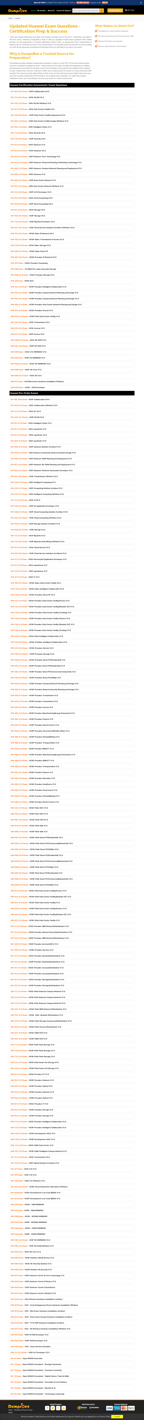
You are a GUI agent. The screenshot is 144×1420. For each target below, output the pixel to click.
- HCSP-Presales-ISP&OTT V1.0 (32, 749)
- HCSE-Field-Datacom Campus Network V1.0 (38, 1003)
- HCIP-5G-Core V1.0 (26, 1252)
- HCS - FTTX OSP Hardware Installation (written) (37, 1323)
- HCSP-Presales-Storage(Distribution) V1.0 (37, 985)
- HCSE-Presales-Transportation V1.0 (35, 766)
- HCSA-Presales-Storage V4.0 (32, 275)
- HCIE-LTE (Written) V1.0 (28, 1181)
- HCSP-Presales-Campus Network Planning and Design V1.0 (44, 293)
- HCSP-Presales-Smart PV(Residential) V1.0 (38, 666)
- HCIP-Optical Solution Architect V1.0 (35, 1163)
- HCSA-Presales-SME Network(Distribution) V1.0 (40, 926)
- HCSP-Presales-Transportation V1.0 (35, 743)
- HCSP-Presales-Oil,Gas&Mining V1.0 (35, 737)
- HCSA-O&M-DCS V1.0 (29, 1033)
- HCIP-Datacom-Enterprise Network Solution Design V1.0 (43, 453)
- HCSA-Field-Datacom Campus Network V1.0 (38, 991)
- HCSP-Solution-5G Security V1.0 (31, 1270)
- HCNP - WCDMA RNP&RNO (29, 1222)
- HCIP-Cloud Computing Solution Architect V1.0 (39, 512)
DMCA (10, 1412)
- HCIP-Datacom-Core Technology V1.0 (35, 156)
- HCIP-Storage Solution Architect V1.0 (35, 524)
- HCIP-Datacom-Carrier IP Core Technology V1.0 (37, 1275)
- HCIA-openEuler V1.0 (28, 429)
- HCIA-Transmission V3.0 (30, 1157)
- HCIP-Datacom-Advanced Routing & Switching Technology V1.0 (46, 162)
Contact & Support (63, 10)
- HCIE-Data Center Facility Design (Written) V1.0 (39, 121)
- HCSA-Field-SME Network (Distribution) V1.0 (38, 1009)
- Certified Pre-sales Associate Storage (33, 269)
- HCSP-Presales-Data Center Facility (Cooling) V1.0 (41, 630)
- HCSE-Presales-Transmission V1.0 (34, 695)
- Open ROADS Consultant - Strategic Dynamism (36, 1364)
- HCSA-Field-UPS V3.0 (29, 820)
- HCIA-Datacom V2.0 (28, 151)
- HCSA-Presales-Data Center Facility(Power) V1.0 (40, 601)
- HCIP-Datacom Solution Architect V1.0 (36, 447)
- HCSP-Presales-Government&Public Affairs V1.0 (40, 731)
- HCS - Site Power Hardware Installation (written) (38, 1311)
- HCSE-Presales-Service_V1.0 (32, 950)
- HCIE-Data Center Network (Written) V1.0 (37, 186)
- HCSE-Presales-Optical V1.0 (32, 1098)
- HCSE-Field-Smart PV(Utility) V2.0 (34, 885)
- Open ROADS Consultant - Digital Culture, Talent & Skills (40, 1376)
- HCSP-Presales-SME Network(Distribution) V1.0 (40, 938)
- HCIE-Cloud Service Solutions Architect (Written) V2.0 (42, 228)
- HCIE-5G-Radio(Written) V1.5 (32, 1246)
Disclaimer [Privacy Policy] (23, 1410)
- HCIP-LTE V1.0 (23, 1175)
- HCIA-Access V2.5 (28, 328)
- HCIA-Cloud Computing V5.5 (32, 198)
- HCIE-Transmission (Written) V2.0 (34, 476)
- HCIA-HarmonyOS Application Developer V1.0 (39, 559)
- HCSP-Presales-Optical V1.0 (31, 1086)
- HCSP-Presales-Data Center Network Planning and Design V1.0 (46, 304)
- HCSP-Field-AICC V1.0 (29, 814)
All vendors (41, 10)
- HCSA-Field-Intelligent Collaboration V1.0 (37, 636)
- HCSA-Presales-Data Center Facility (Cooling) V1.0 (41, 612)
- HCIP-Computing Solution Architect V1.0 (36, 488)
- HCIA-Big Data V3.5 (28, 536)
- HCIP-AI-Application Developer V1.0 (35, 506)
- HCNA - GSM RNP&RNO (27, 1204)
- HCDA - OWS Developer (28, 387)
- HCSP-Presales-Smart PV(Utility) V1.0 (36, 678)
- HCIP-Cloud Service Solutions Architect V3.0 (38, 553)
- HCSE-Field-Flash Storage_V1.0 (33, 1056)
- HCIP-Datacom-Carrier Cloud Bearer (33, 1287)
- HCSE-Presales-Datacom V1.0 (32, 1092)
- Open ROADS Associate (26, 1358)
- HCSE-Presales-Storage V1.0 (32, 1116)
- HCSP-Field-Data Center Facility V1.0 (35, 316)
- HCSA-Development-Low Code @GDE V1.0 (35, 1193)
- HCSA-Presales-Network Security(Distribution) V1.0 (41, 932)
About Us (51, 10)
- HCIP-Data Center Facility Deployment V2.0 (38, 115)
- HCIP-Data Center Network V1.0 (33, 180)
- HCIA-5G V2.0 (26, 376)
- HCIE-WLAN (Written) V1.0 (31, 103)
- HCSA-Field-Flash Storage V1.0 (32, 1045)
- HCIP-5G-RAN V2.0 (28, 346)
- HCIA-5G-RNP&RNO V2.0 (31, 364)
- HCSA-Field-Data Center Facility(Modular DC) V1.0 (41, 897)
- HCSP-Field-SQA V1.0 (29, 832)
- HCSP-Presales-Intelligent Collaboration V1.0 (38, 287)
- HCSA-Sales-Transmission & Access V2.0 (37, 239)
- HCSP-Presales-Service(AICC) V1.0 (34, 944)
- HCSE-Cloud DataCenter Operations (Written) (39, 1187)
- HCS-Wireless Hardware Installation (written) (37, 1299)
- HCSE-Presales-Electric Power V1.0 (35, 802)
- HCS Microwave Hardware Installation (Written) (37, 381)
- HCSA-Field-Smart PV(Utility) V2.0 (35, 849)
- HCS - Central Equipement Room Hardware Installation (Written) (44, 1305)
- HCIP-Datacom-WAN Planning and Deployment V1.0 (41, 459)
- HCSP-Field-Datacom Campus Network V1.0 (38, 997)
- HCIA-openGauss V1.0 (29, 565)
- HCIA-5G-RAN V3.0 (28, 340)
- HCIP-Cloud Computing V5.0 (32, 204)
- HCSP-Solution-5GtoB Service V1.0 (32, 1258)
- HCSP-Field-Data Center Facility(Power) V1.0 (39, 908)
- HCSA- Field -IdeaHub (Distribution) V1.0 (37, 1015)
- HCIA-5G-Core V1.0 (26, 370)
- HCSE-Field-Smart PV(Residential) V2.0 (36, 873)
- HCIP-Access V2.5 (27, 334)
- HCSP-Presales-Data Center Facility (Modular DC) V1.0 (42, 624)
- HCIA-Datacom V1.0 (28, 145)
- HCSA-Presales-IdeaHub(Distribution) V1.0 (37, 956)
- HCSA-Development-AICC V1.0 (33, 1133)
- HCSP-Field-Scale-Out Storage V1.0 (35, 1068)
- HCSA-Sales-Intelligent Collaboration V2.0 (37, 589)
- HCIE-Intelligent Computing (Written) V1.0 (37, 494)
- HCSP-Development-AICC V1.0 (33, 1139)
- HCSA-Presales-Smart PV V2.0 (33, 595)
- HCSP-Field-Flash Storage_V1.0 (33, 1051)
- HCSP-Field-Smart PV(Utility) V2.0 (34, 867)
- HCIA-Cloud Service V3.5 (30, 547)
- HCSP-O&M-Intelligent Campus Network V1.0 (39, 1151)
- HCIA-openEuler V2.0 (29, 435)
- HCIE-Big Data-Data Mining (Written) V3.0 (37, 541)
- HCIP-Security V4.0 (28, 139)
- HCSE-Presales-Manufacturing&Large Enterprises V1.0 (43, 755)
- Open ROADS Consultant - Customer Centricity (36, 1370)
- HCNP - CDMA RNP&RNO (28, 1234)
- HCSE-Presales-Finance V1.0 (32, 772)
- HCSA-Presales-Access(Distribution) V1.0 (37, 968)
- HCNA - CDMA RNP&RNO (28, 1228)
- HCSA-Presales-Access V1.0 (32, 310)
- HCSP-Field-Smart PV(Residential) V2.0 (37, 855)
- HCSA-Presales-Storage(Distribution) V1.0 (37, 979)
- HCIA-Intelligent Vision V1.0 (31, 423)
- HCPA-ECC (22, 281)
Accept (117, 1417)
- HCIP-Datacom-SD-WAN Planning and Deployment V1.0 (43, 465)
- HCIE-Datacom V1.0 (28, 174)
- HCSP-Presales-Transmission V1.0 (34, 701)
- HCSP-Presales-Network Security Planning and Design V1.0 (45, 689)
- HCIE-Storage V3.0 (28, 530)
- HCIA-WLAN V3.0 (27, 97)
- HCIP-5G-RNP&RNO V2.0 (30, 1240)
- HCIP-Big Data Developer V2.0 (33, 222)
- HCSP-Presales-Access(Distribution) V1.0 (37, 974)
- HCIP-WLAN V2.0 (27, 417)
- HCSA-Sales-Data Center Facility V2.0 (36, 583)
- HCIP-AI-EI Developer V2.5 (31, 192)
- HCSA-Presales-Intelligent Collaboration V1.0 (38, 1122)
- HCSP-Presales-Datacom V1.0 (32, 1080)
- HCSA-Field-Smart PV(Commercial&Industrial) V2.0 (42, 843)
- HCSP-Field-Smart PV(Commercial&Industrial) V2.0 (41, 861)
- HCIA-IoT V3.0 (26, 411)
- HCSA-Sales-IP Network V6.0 (32, 233)
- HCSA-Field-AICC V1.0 (29, 808)
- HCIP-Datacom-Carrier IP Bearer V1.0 (33, 1281)
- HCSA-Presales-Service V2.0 (32, 648)
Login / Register (116, 10)
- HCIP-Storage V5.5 (28, 216)
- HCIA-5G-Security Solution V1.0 (31, 1264)
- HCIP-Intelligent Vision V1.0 (31, 127)
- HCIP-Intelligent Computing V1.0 (33, 482)
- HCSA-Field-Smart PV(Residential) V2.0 (37, 837)
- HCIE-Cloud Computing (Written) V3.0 (36, 518)
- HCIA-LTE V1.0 (23, 1169)
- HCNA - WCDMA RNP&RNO (29, 1216)
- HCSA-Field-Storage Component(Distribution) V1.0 (41, 1021)
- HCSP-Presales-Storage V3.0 (32, 654)
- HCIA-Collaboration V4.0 (30, 399)
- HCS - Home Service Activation (31, 1346)
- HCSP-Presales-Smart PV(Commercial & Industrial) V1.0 (43, 672)
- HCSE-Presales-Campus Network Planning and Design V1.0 (45, 684)
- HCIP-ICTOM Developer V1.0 (29, 1335)
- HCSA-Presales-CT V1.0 (30, 1074)
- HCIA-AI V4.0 (25, 500)
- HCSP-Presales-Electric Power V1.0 (35, 725)
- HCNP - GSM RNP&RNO (27, 1210)
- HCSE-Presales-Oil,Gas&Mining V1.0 (35, 796)
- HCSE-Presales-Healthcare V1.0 (33, 784)
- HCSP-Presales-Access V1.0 (32, 707)
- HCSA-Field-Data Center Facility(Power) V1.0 (38, 891)
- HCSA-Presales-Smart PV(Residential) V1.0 (38, 660)
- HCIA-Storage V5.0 (28, 210)
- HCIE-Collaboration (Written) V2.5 (34, 405)
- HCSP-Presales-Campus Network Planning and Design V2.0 (45, 299)
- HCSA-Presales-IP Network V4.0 (34, 257)
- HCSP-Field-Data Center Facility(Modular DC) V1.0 (41, 914)
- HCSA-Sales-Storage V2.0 (31, 245)
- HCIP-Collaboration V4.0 (30, 91)
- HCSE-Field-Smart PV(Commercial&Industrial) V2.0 (42, 879)
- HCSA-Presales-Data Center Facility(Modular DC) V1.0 (42, 607)
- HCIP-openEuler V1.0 (28, 441)
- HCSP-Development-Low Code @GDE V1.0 (35, 1198)
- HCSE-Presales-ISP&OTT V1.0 (32, 760)
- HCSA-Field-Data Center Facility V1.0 (35, 903)
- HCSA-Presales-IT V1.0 (29, 1104)
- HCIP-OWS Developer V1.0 (29, 1341)
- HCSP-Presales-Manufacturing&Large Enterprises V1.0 (43, 713)
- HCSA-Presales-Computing (29, 263)
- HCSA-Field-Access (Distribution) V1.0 (36, 1027)
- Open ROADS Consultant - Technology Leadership (37, 1394)
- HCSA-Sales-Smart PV (29, 251)
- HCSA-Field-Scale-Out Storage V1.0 (35, 1062)
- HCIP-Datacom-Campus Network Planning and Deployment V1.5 (46, 168)
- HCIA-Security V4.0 (28, 133)
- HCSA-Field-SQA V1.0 (29, 826)
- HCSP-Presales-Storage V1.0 (32, 1110)
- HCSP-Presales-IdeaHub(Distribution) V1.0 (37, 962)
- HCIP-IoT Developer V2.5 (30, 1352)
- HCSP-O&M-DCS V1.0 (29, 1039)
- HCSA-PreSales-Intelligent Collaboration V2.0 (39, 642)
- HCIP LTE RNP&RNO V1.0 (28, 358)
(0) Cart (131, 10)
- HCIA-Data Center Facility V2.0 (33, 109)
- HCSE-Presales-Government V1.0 (34, 790)
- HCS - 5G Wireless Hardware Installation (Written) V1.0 (40, 1329)
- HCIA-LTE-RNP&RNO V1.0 (28, 352)
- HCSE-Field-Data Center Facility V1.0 (35, 920)
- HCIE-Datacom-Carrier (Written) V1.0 (33, 1293)
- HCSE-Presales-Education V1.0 (33, 778)
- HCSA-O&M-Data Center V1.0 (32, 1145)
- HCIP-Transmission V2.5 (30, 322)
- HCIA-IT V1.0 (25, 577)
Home (33, 10)
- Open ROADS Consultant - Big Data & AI (33, 1388)
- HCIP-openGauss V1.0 (29, 571)
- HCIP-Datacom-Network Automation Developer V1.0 (41, 470)
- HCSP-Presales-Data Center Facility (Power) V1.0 (40, 618)
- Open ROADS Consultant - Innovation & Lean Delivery (39, 1382)
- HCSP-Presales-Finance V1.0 (32, 719)
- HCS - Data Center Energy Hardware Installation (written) (41, 1317)
